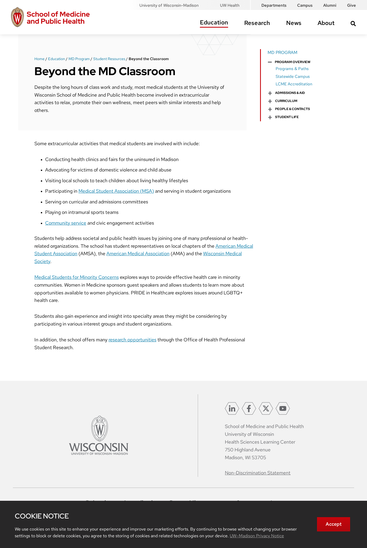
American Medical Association (138, 253)
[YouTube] (283, 408)
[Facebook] (249, 408)
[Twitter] (266, 408)
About (326, 23)
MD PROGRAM (282, 52)
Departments (273, 5)
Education (214, 22)
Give (351, 5)
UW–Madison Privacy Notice (257, 536)
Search (353, 23)
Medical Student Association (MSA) (116, 191)
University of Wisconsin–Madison (169, 5)
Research (257, 23)
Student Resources (109, 58)
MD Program (79, 58)
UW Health (229, 5)
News (293, 23)
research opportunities (132, 340)
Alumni (329, 5)
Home (39, 58)
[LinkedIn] (232, 408)
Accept (333, 524)
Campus (304, 5)
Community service (65, 223)
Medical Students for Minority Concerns (76, 277)
